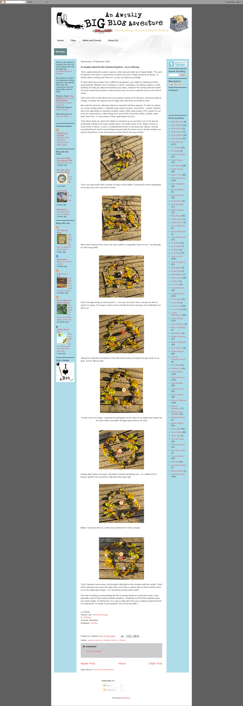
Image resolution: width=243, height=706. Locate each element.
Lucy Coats (176, 309)
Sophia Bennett (178, 417)
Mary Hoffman (177, 324)
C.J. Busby (176, 147)
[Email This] (127, 636)
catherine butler (178, 474)
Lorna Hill (175, 302)
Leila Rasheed (177, 288)
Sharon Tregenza (179, 400)
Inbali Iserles (176, 219)
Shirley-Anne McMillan (177, 413)
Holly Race (176, 216)
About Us (113, 40)
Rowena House (178, 377)
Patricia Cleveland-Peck (178, 358)
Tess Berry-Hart (178, 450)
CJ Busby (175, 151)
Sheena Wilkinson (175, 407)
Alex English (176, 125)
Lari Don (175, 284)
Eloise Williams (177, 189)
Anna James (176, 132)
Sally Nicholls (177, 383)
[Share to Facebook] (135, 636)
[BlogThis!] (129, 636)
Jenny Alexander (178, 231)
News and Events (92, 40)
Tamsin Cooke (177, 439)
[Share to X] (132, 636)
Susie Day (175, 435)
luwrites (94, 623)
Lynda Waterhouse (176, 314)
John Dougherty (178, 262)
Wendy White (177, 471)
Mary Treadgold (178, 327)
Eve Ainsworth (177, 204)
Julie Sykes (176, 268)
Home (60, 40)
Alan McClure (177, 122)
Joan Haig (175, 253)
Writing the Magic (100, 615)
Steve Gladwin (177, 423)
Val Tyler (175, 462)
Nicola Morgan (177, 351)
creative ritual (109, 640)
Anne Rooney (177, 142)
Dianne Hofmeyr (178, 178)
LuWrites (87, 617)
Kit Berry (175, 281)
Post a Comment (93, 651)
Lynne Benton (177, 318)
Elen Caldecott (177, 184)
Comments (110, 690)
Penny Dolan (177, 372)
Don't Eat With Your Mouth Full (64, 159)
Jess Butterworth (178, 237)
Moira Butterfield (178, 342)
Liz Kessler (176, 299)
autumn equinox (95, 640)
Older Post (155, 663)
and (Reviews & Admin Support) (65, 101)
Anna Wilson (176, 135)
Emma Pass (176, 201)
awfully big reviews (62, 134)
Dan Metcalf (176, 166)
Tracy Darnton (177, 456)
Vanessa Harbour (179, 465)
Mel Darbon (176, 333)
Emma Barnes (177, 195)
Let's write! (62, 191)
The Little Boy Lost (64, 163)
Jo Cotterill (176, 243)
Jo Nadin (175, 250)
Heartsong (62, 209)
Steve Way (176, 429)
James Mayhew (178, 226)
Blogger (126, 698)
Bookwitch (62, 259)
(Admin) (64, 97)
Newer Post (88, 663)
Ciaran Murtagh (178, 154)
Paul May (175, 365)
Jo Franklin (176, 246)
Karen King (176, 271)
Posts (108, 685)
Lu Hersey (120, 640)
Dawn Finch (176, 175)
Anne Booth (176, 138)
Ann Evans (176, 128)
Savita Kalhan (177, 394)
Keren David (176, 278)
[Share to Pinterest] (137, 636)
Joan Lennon (177, 256)
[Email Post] (122, 636)
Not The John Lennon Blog (63, 171)
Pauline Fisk (176, 368)
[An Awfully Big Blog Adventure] (65, 381)
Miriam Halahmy (178, 336)
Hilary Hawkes (177, 210)
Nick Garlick (176, 348)
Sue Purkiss (176, 432)
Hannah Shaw (62, 116)
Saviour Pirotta (177, 389)
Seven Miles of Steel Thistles (64, 301)
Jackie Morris (177, 222)
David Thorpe (177, 169)
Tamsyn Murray (178, 444)
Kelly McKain (177, 274)
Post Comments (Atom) (103, 669)
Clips (73, 40)
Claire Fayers (62, 109)
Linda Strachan (178, 293)
